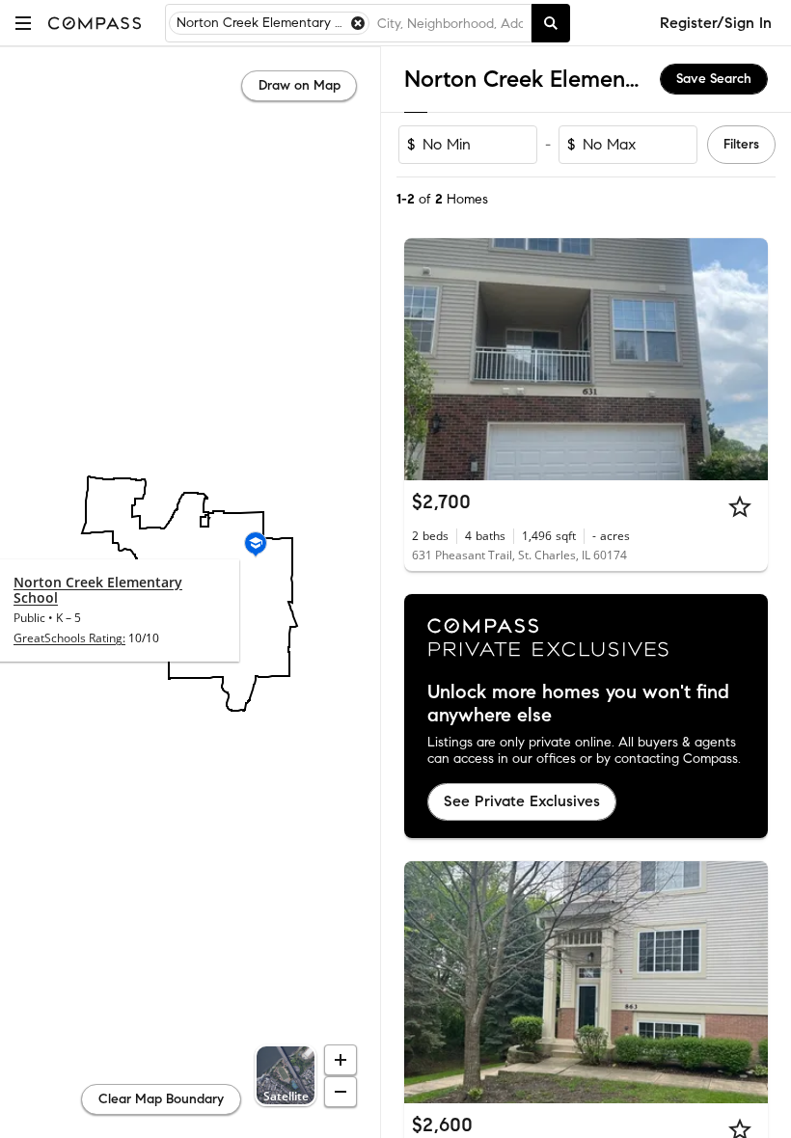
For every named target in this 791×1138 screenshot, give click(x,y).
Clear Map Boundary (161, 1099)
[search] (551, 23)
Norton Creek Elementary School (98, 590)
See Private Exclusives (522, 801)
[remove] (358, 23)
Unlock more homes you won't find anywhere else (578, 704)
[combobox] (450, 23)
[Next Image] (745, 359)
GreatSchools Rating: (69, 638)
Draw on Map (300, 85)
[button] (23, 22)
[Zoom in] (340, 1059)
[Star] (740, 506)
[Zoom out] (340, 1091)
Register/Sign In (716, 23)
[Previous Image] (427, 359)
